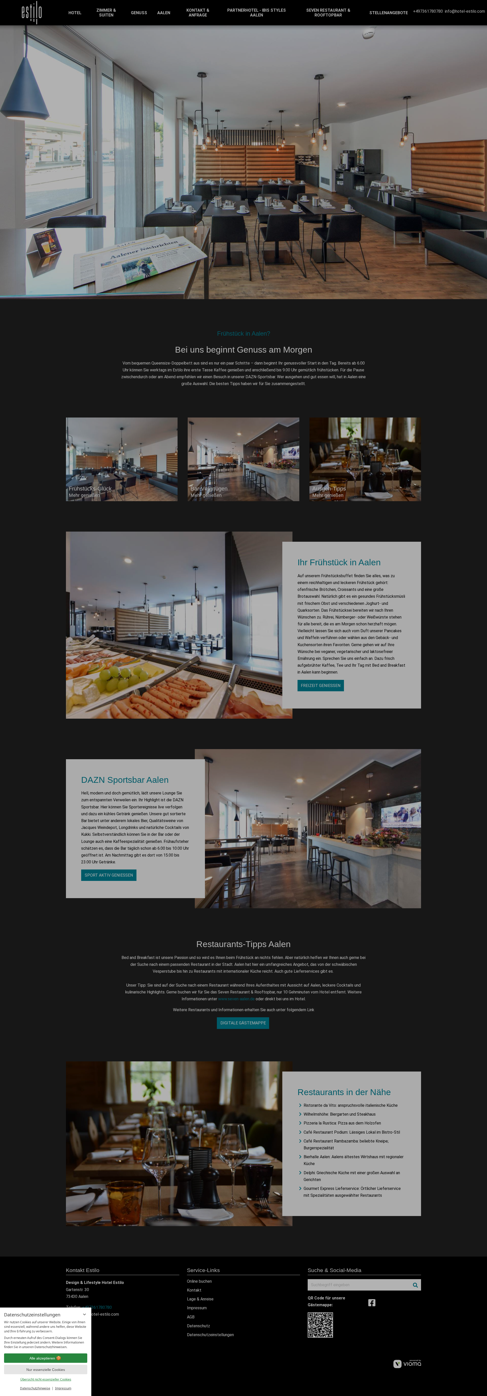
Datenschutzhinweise (35, 1388)
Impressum (63, 1388)
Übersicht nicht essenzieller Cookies (45, 1379)
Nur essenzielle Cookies (45, 1370)
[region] (45, 1334)
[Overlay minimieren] (84, 1314)
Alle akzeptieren (42, 1358)
